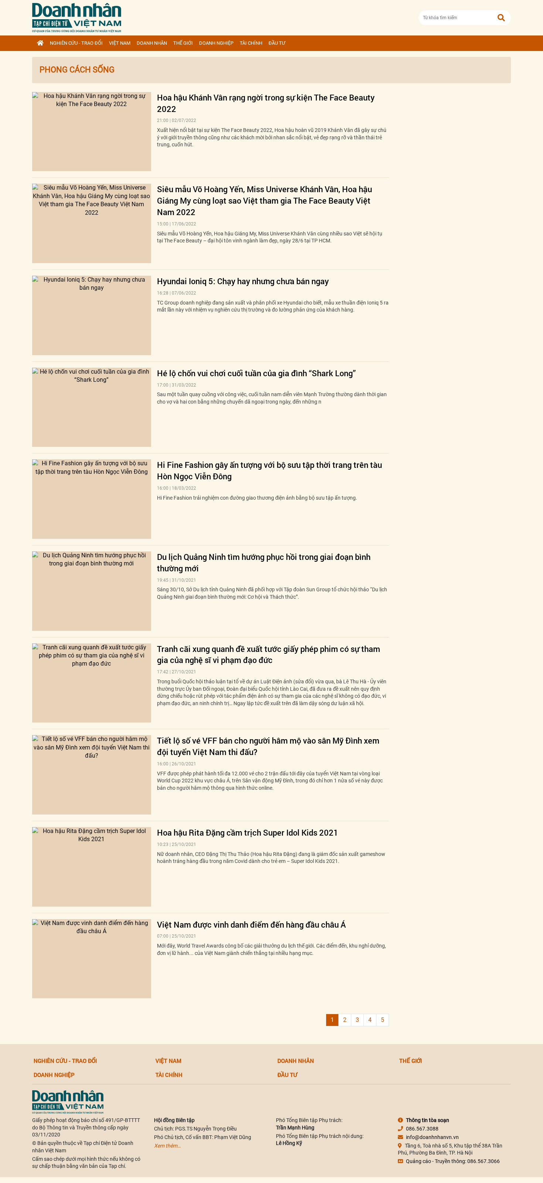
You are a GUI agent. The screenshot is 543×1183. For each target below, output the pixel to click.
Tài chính (251, 43)
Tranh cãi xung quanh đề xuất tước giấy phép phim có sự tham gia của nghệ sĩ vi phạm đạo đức (268, 654)
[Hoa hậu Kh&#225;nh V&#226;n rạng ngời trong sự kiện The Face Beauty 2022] (91, 131)
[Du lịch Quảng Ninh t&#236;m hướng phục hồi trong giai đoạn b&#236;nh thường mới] (91, 591)
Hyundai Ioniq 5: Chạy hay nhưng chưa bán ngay (243, 281)
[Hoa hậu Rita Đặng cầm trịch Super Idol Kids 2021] (91, 867)
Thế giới (183, 43)
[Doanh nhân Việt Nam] (67, 1102)
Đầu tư (277, 43)
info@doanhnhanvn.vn (432, 1137)
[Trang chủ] (40, 43)
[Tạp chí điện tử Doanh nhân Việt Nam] (76, 16)
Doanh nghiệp (216, 43)
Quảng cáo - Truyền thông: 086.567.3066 (453, 1161)
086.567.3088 (422, 1129)
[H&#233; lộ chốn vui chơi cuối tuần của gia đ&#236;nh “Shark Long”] (91, 407)
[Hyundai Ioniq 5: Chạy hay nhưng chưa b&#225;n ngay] (91, 315)
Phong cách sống (77, 69)
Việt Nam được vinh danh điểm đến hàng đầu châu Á (251, 924)
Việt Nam (119, 43)
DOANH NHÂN (152, 43)
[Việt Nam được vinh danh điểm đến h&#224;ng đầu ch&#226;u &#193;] (91, 959)
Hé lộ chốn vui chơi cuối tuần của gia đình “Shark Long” (256, 373)
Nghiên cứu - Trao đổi (76, 43)
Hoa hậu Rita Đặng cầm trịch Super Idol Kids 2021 (247, 832)
